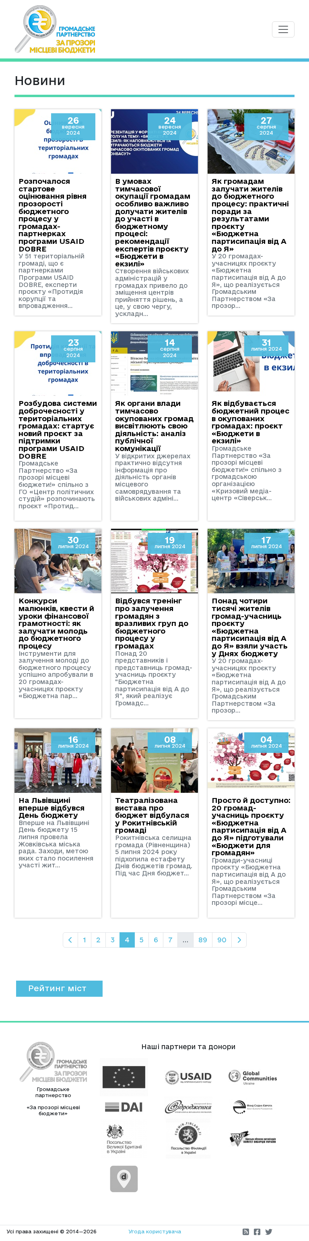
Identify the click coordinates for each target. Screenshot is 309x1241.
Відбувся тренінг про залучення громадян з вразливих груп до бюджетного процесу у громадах (151, 623)
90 (222, 940)
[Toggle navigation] (283, 29)
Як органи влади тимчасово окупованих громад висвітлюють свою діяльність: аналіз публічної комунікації (154, 425)
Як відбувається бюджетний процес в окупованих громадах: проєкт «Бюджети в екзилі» (250, 422)
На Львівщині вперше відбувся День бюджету (51, 807)
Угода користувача (154, 1231)
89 (202, 940)
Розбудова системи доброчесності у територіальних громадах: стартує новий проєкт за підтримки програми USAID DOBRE (58, 429)
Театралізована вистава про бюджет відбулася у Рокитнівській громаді (152, 815)
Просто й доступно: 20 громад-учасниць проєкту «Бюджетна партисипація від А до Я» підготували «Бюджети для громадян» (251, 826)
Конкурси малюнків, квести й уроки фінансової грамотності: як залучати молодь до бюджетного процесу (56, 623)
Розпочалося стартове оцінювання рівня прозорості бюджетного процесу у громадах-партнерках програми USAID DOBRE (53, 214)
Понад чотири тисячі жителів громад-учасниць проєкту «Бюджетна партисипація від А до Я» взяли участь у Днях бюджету (250, 627)
